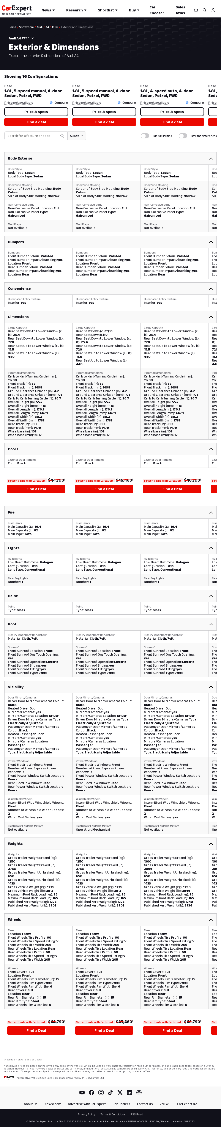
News (46, 10)
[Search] (204, 10)
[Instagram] (101, 1092)
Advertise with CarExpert (87, 1104)
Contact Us (145, 1104)
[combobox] (28, 38)
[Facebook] (91, 1092)
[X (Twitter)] (120, 1092)
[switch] (145, 135)
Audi (40, 27)
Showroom (26, 27)
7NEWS (165, 1104)
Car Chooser (157, 10)
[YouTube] (82, 1092)
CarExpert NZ (187, 1104)
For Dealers (121, 1104)
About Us (31, 1104)
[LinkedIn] (129, 1092)
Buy (132, 10)
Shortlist (106, 10)
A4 (47, 27)
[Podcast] (139, 1092)
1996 (55, 27)
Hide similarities (162, 136)
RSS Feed (137, 1114)
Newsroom (52, 1104)
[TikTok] (110, 1092)
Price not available (18, 102)
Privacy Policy (86, 1114)
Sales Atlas (180, 10)
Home (12, 27)
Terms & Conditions (113, 1114)
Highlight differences (203, 136)
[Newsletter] (196, 10)
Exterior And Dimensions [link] (77, 27)
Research (74, 10)
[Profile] (213, 10)
